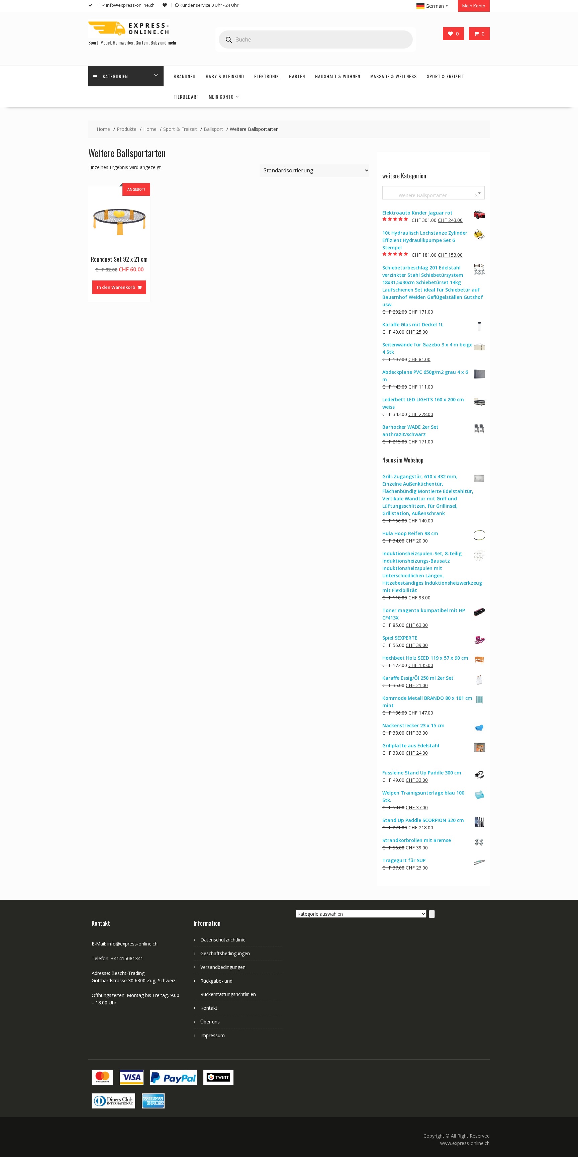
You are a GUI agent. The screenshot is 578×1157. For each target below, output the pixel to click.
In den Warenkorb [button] (116, 287)
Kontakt (208, 1008)
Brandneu (185, 76)
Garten (297, 76)
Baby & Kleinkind (225, 76)
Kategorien (115, 76)
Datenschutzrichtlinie (223, 939)
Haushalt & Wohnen (337, 76)
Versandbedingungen (223, 967)
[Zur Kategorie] (432, 914)
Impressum (212, 1035)
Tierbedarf (186, 96)
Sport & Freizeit (445, 76)
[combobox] (433, 192)
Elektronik (266, 76)
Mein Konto (473, 6)
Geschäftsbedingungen (225, 953)
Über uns (210, 1021)
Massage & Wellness (393, 76)
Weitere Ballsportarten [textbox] (432, 195)
